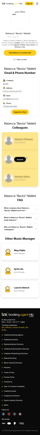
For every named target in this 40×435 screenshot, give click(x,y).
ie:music (5, 84)
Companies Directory (12, 396)
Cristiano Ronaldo (18, 327)
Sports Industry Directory (13, 400)
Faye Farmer (30, 45)
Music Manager (13, 37)
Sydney (17, 43)
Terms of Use (9, 372)
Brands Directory (10, 358)
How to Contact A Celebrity (14, 386)
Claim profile (21, 59)
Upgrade (20, 159)
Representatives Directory (13, 344)
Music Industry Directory (13, 363)
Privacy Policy (9, 377)
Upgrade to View (20, 112)
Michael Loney (20, 47)
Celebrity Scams (10, 391)
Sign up (29, 3)
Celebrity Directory (11, 339)
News (6, 405)
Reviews (7, 367)
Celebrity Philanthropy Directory (16, 353)
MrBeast (8, 327)
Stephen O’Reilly (19, 45)
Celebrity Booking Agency (13, 335)
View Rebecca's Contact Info (20, 53)
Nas (3, 327)
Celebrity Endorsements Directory (16, 349)
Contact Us (8, 382)
